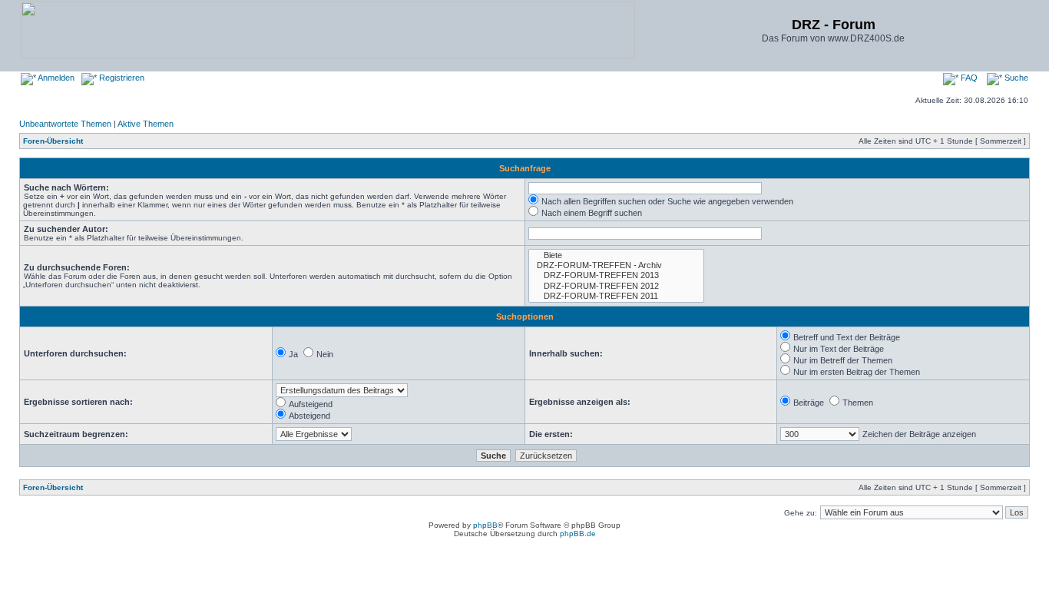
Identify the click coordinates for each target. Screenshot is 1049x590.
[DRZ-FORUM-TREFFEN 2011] (616, 296)
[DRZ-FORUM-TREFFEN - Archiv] (616, 265)
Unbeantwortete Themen (65, 123)
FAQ (968, 77)
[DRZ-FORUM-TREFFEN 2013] (616, 275)
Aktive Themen (145, 123)
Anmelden (55, 77)
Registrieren (120, 77)
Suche (1015, 77)
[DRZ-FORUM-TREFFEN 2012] (616, 286)
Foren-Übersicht (53, 141)
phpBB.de (578, 533)
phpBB (485, 525)
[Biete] (616, 255)
